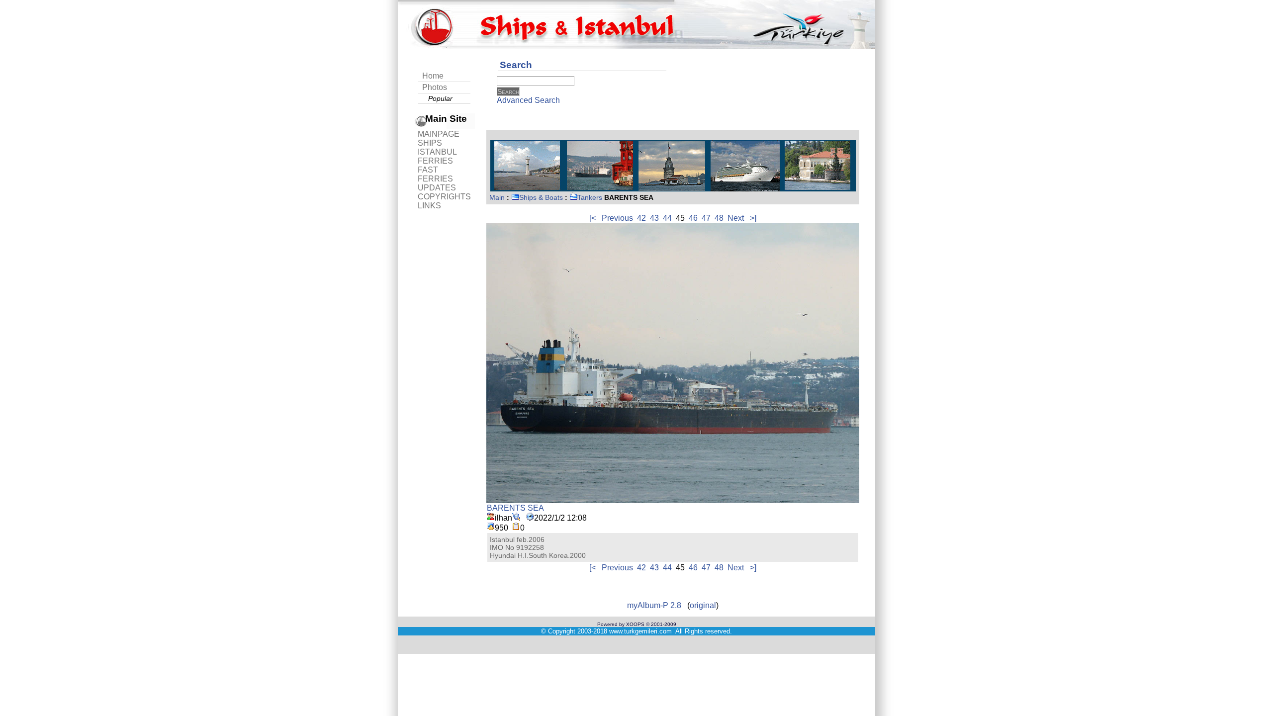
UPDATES (437, 187)
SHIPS (430, 143)
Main (497, 197)
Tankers (589, 197)
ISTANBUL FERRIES (437, 156)
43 (654, 218)
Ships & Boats (541, 197)
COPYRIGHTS (444, 196)
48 (719, 218)
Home (433, 76)
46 (693, 218)
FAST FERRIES (435, 174)
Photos (434, 87)
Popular (440, 98)
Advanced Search (528, 100)
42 (641, 218)
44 (667, 218)
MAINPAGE (438, 134)
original (703, 605)
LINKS (429, 205)
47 (706, 218)
